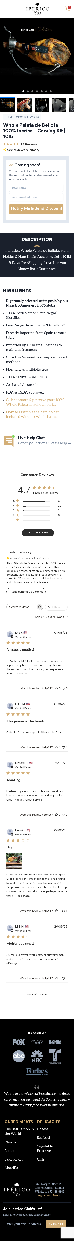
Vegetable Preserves (45, 1149)
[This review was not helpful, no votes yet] (63, 688)
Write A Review (38, 532)
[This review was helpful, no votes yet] (56, 688)
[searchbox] (21, 607)
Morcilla (11, 1168)
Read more (23, 896)
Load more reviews (37, 994)
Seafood (43, 1138)
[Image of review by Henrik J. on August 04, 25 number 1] (14, 861)
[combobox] (51, 617)
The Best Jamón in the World (22, 117)
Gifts (41, 1159)
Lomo (9, 1151)
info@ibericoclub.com (47, 1195)
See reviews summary (23, 150)
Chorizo (11, 1142)
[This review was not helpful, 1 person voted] (63, 911)
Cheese (42, 1129)
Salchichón (14, 1159)
